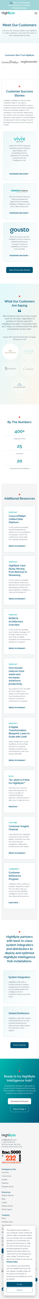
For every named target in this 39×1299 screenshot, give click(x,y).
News (4, 1218)
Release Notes (7, 1206)
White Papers (7, 1209)
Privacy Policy (12, 1262)
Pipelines (5, 1183)
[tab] (10, 351)
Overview (5, 1172)
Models (4, 1180)
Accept (19, 1284)
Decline (19, 1290)
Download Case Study (19, 174)
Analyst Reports (8, 1195)
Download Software (19, 1101)
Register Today (19, 8)
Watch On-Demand (17, 546)
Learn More (13, 902)
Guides (4, 1202)
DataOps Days (7, 1222)
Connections (6, 1176)
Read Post (13, 806)
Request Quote (7, 1187)
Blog (3, 1199)
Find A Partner (19, 1045)
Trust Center (6, 1225)
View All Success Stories (19, 270)
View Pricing (18, 1109)
